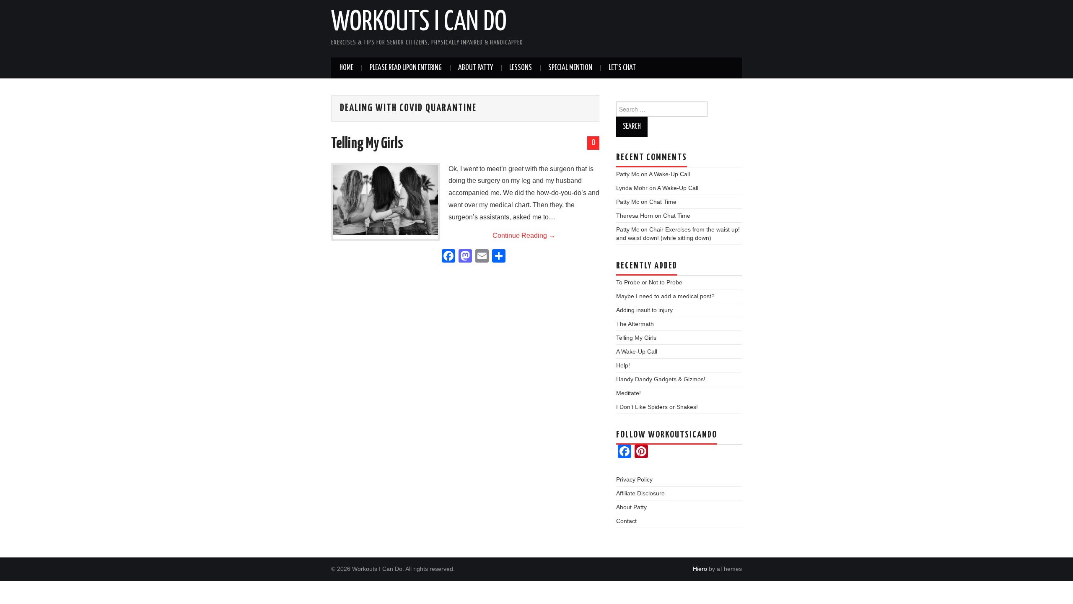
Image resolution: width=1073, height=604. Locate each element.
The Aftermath (635, 323)
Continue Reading (523, 235)
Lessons (520, 68)
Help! (623, 365)
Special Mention (570, 68)
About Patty (475, 68)
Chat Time (662, 201)
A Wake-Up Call (669, 174)
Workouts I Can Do (419, 22)
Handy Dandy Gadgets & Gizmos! (660, 379)
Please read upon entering (406, 68)
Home (346, 68)
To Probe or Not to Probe (649, 282)
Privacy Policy (634, 479)
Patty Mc (627, 174)
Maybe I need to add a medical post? (665, 296)
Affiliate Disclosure (640, 493)
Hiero (700, 568)
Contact (626, 521)
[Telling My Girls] (385, 200)
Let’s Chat (622, 68)
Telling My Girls (367, 143)
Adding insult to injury (644, 310)
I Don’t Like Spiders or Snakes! (657, 407)
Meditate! (628, 393)
